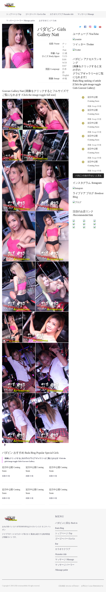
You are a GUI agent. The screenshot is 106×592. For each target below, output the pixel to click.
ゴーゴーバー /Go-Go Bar (35, 14)
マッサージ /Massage (86, 14)
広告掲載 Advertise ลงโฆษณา (69, 586)
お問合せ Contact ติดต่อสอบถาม (92, 586)
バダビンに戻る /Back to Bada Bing (66, 525)
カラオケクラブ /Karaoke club (61, 14)
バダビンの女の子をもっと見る (88, 176)
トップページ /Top (13, 14)
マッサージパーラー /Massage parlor (20, 21)
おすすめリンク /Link (47, 21)
